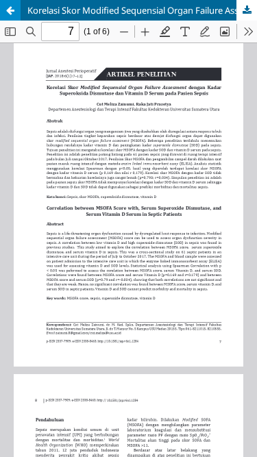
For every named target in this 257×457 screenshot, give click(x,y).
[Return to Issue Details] (10, 10)
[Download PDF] (246, 10)
